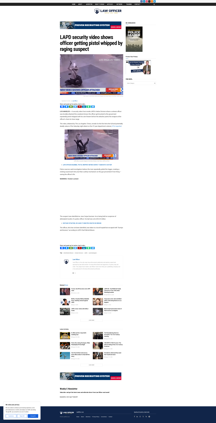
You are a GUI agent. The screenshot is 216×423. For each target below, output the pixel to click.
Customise (11, 416)
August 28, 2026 (75, 337)
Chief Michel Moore (68, 253)
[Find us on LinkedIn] (144, 1)
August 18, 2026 (75, 347)
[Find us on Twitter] (149, 1)
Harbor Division (79, 253)
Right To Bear (99, 4)
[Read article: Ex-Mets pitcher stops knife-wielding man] (65, 335)
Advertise (89, 4)
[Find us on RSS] (152, 1)
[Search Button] (154, 4)
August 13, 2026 (108, 357)
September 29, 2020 (66, 101)
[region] (21, 411)
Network (119, 4)
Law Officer (75, 101)
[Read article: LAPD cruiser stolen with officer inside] (65, 311)
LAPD (86, 253)
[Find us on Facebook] (141, 1)
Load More (91, 320)
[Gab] (88, 106)
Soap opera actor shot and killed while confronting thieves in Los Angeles (113, 300)
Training (129, 4)
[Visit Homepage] (108, 11)
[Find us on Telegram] (154, 1)
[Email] (71, 106)
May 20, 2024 (75, 313)
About (80, 4)
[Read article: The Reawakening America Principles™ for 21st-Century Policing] (98, 335)
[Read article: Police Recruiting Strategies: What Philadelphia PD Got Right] (65, 345)
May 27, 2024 (75, 304)
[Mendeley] (80, 106)
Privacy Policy (95, 416)
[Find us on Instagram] (147, 1)
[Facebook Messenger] (66, 106)
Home (73, 4)
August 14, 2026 (75, 358)
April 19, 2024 (108, 313)
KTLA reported (116, 126)
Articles (110, 4)
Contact (137, 4)
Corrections (104, 416)
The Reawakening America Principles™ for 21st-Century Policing (112, 334)
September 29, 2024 (109, 294)
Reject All (22, 416)
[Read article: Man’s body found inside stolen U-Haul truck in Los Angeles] (98, 311)
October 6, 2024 (75, 293)
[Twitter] (75, 106)
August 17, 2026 (108, 348)
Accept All (33, 416)
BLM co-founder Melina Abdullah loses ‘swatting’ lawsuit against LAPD (80, 300)
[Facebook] (62, 106)
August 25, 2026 (108, 338)
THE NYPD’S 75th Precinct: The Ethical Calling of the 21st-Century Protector (113, 344)
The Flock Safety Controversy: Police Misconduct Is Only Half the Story (80, 354)
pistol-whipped (92, 253)
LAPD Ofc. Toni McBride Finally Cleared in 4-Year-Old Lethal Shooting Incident (112, 290)
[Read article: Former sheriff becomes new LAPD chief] (65, 291)
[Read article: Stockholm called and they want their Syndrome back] (98, 355)
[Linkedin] (84, 106)
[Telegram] (93, 106)
